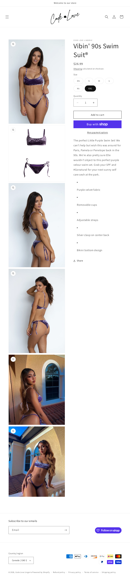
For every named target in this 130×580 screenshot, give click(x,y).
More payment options (97, 132)
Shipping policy (109, 572)
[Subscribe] (65, 530)
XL (80, 89)
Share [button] (80, 260)
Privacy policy (74, 572)
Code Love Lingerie (23, 572)
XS (80, 81)
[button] (7, 17)
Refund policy (59, 572)
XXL (90, 88)
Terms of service (91, 572)
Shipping (77, 68)
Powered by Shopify (41, 572)
